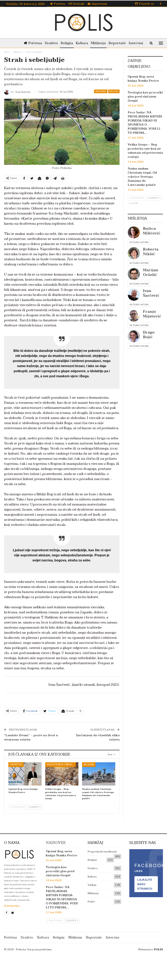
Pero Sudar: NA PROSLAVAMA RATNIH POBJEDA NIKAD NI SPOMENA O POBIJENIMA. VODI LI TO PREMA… (145, 122)
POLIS (158, 949)
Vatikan (92, 885)
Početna (59, 3)
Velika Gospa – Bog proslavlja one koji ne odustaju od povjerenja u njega (145, 150)
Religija (67, 43)
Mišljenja (98, 43)
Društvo (51, 43)
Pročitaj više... (12, 906)
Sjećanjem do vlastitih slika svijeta (98, 737)
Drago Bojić (149, 334)
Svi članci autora (139, 242)
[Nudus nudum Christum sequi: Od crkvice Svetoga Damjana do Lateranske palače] (98, 773)
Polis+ (91, 901)
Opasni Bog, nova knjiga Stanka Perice (143, 78)
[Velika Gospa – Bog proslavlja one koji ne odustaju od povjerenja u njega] (61, 773)
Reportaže (117, 43)
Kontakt (79, 3)
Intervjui (136, 43)
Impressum (99, 3)
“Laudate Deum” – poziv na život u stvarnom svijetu (31, 737)
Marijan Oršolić (150, 272)
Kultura (82, 43)
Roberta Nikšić (150, 251)
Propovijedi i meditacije (61, 764)
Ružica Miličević (151, 230)
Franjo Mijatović (152, 313)
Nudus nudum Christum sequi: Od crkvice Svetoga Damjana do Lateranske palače (142, 176)
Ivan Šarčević (151, 293)
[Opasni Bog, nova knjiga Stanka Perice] (25, 773)
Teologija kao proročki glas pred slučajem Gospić (145, 96)
